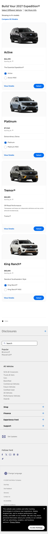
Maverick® (7, 355)
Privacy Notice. (15, 522)
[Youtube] (10, 454)
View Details (9, 86)
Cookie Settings (36, 528)
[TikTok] (3, 459)
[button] (24, 407)
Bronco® (6, 352)
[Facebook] (3, 454)
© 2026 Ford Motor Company (12, 480)
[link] (6, 484)
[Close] (44, 510)
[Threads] (18, 454)
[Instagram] (14, 454)
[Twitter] (6, 454)
